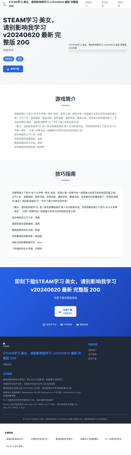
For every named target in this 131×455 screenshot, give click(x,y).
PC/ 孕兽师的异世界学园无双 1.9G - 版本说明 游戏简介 (28, 400)
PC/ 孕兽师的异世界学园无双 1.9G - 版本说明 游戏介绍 (115, 439)
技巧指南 (92, 354)
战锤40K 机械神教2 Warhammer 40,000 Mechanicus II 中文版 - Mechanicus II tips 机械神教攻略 (91, 439)
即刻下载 (92, 358)
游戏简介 (92, 350)
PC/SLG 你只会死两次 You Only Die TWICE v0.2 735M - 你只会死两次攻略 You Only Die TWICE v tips (17, 446)
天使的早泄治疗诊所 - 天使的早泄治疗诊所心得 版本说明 (29, 384)
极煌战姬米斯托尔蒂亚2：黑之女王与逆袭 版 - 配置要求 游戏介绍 (17, 439)
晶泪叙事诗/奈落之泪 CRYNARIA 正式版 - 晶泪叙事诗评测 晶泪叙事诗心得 (37, 388)
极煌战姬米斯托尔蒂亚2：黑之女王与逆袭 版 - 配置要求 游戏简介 (33, 379)
